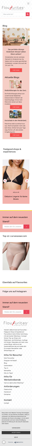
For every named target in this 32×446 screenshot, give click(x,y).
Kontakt (6, 403)
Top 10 (6, 368)
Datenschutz (8, 389)
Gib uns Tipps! (8, 373)
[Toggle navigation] (28, 3)
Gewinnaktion (8, 365)
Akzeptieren (16, 432)
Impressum (7, 392)
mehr (16, 437)
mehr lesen (16, 70)
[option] (16, 181)
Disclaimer (7, 394)
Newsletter (7, 370)
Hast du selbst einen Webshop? (14, 383)
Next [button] (27, 181)
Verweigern (16, 428)
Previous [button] (5, 181)
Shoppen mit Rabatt (10, 360)
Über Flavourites (9, 358)
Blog (5, 363)
